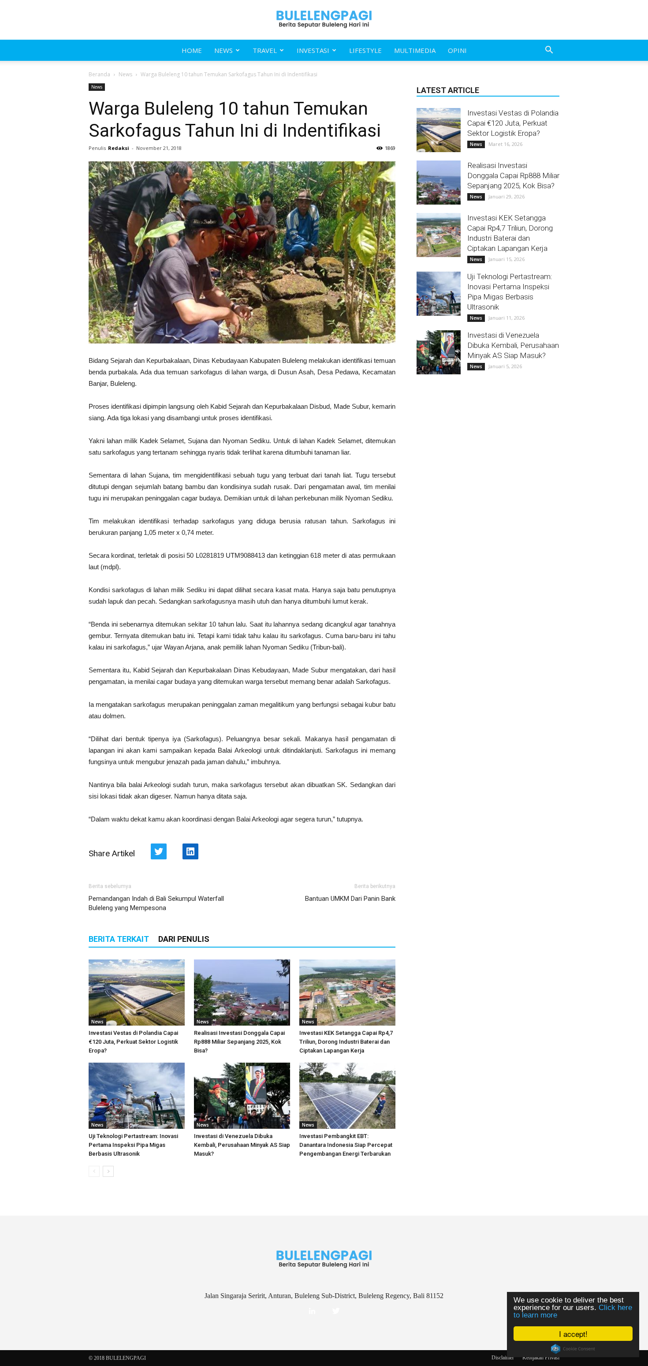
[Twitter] (336, 1311)
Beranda (99, 74)
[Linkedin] (312, 1311)
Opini (457, 50)
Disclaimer (503, 1358)
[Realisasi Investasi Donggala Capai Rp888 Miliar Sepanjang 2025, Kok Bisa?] (242, 992)
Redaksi (118, 148)
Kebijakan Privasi (540, 1358)
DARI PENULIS (183, 939)
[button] (548, 50)
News (223, 50)
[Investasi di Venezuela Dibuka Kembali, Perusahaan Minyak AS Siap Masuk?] (242, 1096)
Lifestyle (365, 50)
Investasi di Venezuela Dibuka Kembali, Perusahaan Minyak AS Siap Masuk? (242, 1145)
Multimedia (415, 50)
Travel (265, 50)
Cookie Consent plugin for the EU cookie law (573, 1349)
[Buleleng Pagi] (324, 20)
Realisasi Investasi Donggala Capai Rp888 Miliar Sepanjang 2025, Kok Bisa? (239, 1042)
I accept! (573, 1333)
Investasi (313, 50)
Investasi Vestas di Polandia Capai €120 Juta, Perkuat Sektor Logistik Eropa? (133, 1042)
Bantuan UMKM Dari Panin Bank (350, 899)
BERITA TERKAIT (119, 939)
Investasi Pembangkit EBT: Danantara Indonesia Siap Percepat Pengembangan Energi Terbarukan (345, 1145)
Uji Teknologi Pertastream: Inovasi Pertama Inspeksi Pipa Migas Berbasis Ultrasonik (133, 1145)
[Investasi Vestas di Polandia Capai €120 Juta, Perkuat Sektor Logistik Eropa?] (137, 992)
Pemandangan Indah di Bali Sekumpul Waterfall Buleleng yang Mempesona (156, 903)
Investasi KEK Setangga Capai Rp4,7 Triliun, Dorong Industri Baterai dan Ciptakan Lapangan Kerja (346, 1042)
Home (192, 50)
